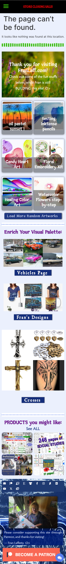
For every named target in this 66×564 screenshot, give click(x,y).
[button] (6, 6)
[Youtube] (5, 489)
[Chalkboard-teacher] (18, 484)
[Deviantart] (50, 484)
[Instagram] (44, 484)
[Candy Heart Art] (17, 154)
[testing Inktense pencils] (48, 116)
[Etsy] (24, 484)
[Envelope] (5, 484)
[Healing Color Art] (17, 192)
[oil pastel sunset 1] (17, 116)
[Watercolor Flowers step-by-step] (48, 192)
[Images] (18, 489)
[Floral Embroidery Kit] (48, 154)
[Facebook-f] (37, 484)
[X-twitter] (11, 489)
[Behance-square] (57, 484)
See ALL (33, 428)
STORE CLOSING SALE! (38, 7)
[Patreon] (11, 484)
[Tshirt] (31, 484)
